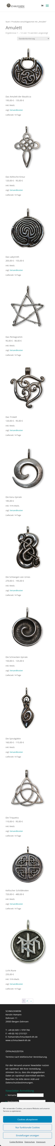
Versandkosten (16, 110)
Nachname (13, 1101)
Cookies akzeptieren (27, 1119)
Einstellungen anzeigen (27, 1135)
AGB (33, 1079)
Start (8, 21)
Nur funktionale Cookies (27, 1127)
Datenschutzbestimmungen (19, 1082)
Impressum (40, 1142)
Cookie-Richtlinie (16, 1142)
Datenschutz (29, 1142)
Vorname (12, 1095)
